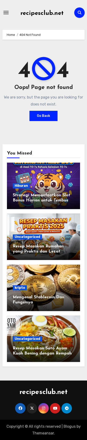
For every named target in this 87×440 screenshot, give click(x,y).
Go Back (43, 116)
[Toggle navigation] (6, 12)
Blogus (70, 426)
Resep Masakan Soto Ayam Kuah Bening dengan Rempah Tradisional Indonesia (42, 353)
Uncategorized (27, 237)
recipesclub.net (42, 13)
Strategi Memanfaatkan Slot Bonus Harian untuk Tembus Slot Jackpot (41, 200)
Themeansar (43, 433)
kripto (20, 288)
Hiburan (21, 186)
